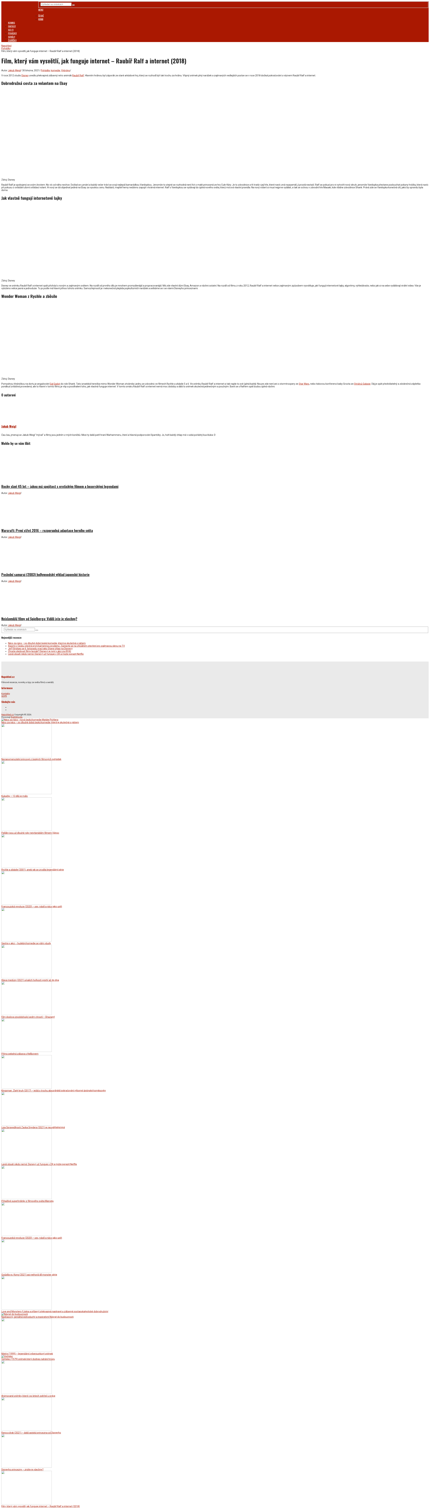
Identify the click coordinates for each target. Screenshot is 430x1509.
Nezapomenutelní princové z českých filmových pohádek (31, 759)
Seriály (11, 36)
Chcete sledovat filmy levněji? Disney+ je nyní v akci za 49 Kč (39, 651)
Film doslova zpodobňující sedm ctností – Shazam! (28, 1017)
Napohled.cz (7, 714)
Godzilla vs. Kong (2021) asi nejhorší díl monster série (29, 1274)
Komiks (11, 22)
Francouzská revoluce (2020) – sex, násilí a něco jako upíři (31, 906)
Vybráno (65, 70)
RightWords (16, 717)
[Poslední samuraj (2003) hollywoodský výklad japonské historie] (215, 553)
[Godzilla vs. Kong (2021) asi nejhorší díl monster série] (26, 1272)
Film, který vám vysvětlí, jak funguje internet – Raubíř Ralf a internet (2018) (40, 1506)
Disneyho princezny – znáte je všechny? (22, 1469)
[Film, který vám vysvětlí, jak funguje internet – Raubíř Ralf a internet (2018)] (26, 1503)
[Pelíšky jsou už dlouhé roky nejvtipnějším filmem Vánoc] (26, 830)
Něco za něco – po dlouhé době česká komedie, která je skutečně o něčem (47, 643)
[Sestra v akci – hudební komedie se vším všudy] (26, 940)
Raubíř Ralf (78, 75)
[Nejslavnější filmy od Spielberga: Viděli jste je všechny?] (215, 598)
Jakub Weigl (14, 70)
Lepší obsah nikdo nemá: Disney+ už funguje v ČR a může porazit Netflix (46, 654)
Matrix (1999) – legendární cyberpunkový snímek (27, 1353)
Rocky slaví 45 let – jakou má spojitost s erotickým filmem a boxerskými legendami (59, 486)
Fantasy (12, 26)
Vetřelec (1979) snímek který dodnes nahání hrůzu (28, 1359)
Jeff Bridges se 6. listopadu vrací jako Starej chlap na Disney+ (40, 648)
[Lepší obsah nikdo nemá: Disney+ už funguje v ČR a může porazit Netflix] (26, 1161)
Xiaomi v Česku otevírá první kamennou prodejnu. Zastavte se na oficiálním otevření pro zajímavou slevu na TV (66, 646)
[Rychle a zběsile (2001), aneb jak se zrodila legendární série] (26, 867)
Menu (40, 9)
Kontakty (5, 693)
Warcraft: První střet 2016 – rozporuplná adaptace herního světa (47, 530)
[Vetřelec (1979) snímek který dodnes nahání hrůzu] (7, 1356)
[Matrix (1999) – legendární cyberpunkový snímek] (26, 1351)
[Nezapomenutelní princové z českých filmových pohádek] (26, 756)
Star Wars (304, 383)
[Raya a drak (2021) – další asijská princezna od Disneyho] (26, 1430)
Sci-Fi (10, 29)
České (41, 15)
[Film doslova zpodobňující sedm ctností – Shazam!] (26, 1014)
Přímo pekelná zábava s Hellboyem (19, 1053)
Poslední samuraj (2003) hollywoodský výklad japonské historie (45, 574)
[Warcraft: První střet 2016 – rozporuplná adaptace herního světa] (215, 509)
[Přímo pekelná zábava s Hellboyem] (26, 1051)
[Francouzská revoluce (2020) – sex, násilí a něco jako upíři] (26, 903)
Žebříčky (12, 40)
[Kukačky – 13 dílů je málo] (26, 793)
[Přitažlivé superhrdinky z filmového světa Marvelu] (26, 1198)
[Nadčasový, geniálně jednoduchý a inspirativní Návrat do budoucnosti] (14, 1314)
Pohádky (12, 33)
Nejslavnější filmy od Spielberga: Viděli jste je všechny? (39, 618)
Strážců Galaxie (362, 383)
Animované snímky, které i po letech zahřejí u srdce (28, 1396)
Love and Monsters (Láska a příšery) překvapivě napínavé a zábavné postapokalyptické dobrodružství (54, 1311)
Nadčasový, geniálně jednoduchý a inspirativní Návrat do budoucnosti (37, 1316)
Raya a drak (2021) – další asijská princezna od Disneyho (31, 1432)
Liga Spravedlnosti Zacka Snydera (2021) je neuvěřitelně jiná (33, 1127)
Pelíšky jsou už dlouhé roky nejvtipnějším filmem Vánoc (30, 832)
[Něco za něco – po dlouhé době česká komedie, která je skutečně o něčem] (29, 719)
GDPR (4, 696)
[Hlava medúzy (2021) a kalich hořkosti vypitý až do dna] (26, 977)
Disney (25, 75)
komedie (55, 70)
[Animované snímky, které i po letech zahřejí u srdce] (26, 1393)
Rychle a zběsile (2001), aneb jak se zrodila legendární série (32, 869)
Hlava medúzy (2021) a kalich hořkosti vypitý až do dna (30, 980)
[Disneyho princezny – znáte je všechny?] (26, 1466)
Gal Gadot (55, 383)
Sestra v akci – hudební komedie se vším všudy (26, 943)
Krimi (40, 19)
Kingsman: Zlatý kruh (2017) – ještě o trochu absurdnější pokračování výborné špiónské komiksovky (53, 1090)
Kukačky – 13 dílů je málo (14, 796)
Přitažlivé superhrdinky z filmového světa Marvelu (27, 1201)
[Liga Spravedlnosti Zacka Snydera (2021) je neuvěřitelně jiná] (26, 1124)
